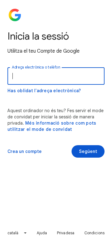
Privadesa (65, 233)
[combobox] (17, 233)
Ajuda (42, 233)
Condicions (94, 233)
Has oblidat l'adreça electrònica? (44, 90)
